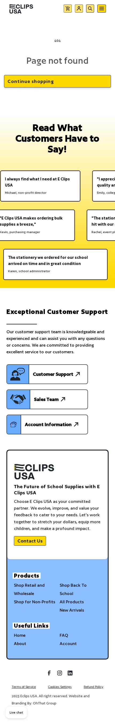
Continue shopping (30, 81)
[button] (68, 9)
